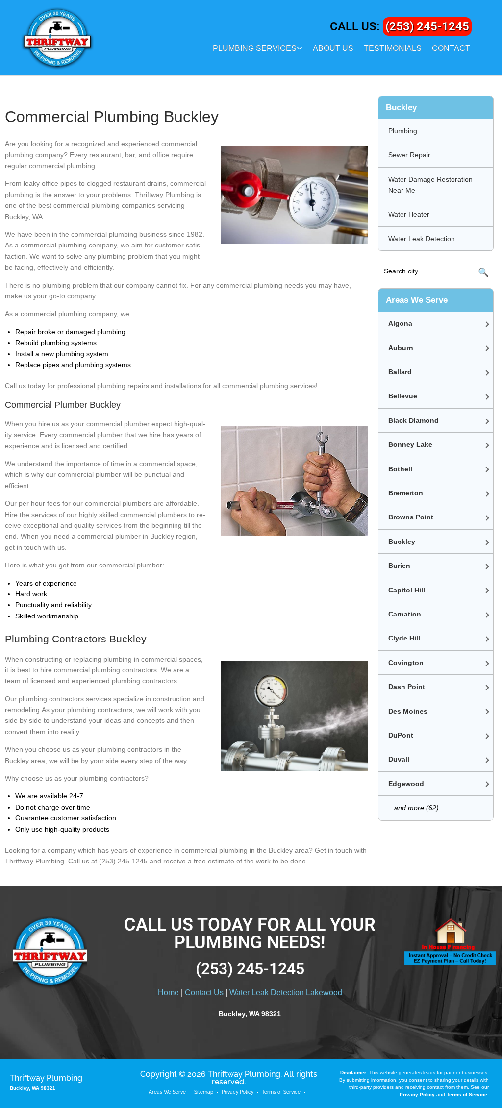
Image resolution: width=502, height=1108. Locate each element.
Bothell (400, 469)
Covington (406, 662)
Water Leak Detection (421, 239)
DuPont (400, 735)
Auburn (400, 348)
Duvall (398, 759)
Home (168, 992)
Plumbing (402, 131)
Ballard (400, 372)
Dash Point (406, 686)
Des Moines (407, 711)
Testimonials (393, 48)
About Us (333, 48)
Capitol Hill (406, 590)
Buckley (401, 541)
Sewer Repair (409, 155)
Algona (400, 323)
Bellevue (402, 396)
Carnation (404, 614)
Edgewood (406, 784)
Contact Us (204, 992)
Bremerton (405, 493)
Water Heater (408, 214)
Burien (399, 565)
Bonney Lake (410, 444)
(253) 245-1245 (427, 26)
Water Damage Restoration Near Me (430, 184)
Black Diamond (413, 420)
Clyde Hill (404, 638)
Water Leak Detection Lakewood (285, 992)
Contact (451, 48)
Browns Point (410, 517)
